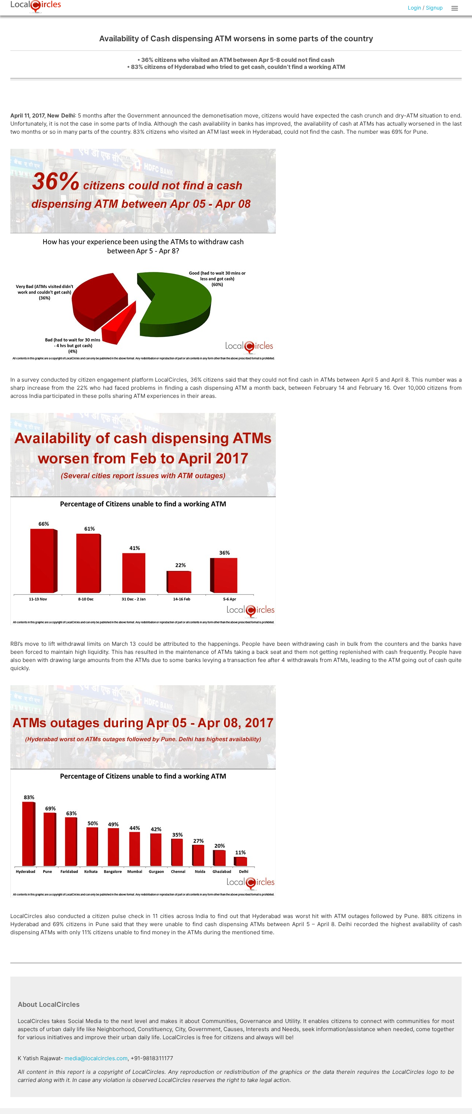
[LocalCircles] (35, 7)
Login (414, 7)
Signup (434, 7)
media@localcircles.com (96, 1058)
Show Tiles (456, 8)
